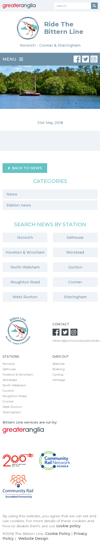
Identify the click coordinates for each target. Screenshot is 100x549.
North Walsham (25, 267)
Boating (59, 369)
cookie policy (68, 526)
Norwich (25, 237)
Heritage (59, 380)
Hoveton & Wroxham (25, 252)
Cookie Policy (57, 533)
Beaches (59, 364)
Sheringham (75, 297)
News (11, 194)
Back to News (26, 168)
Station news (18, 205)
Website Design (33, 538)
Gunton (75, 267)
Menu (10, 59)
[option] (50, 98)
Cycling (58, 374)
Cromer (75, 282)
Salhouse (75, 237)
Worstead (75, 252)
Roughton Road (25, 282)
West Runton (25, 297)
